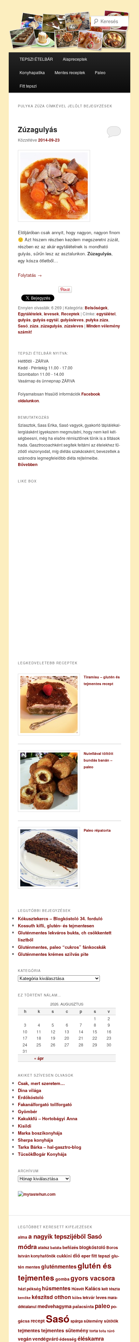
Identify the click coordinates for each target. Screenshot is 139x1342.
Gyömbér (27, 1111)
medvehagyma (54, 1306)
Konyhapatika (32, 72)
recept (38, 1321)
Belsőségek (96, 308)
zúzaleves (73, 326)
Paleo (100, 72)
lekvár (89, 1297)
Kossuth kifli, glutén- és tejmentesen (56, 925)
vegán (24, 1338)
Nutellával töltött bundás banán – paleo (98, 760)
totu (102, 1330)
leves (101, 1297)
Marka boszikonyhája (40, 1133)
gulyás (24, 320)
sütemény (93, 1321)
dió (76, 1255)
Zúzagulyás (37, 129)
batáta (55, 1247)
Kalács (93, 1288)
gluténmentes (59, 1266)
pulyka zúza (97, 320)
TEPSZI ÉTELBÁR (36, 59)
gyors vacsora (93, 1278)
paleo (102, 1306)
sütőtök (111, 1321)
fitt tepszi (100, 1256)
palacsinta (83, 1306)
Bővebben (27, 464)
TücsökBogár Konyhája (42, 1154)
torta (93, 1331)
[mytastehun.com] (37, 1194)
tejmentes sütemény (64, 1330)
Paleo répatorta (97, 830)
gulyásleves (72, 320)
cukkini (64, 1256)
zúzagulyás (51, 326)
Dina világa (29, 1090)
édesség (68, 1339)
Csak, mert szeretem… (41, 1083)
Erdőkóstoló (31, 1097)
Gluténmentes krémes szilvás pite (53, 954)
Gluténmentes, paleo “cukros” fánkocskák (62, 947)
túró (111, 1330)
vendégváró (45, 1339)
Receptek (70, 314)
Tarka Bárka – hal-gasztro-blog (49, 1147)
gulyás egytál (45, 320)
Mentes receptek (70, 72)
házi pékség (29, 1289)
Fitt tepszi (28, 86)
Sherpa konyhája (35, 1140)
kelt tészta (111, 1289)
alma (22, 1237)
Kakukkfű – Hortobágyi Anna (47, 1118)
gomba (62, 1279)
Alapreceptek (75, 59)
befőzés (70, 1247)
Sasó (23, 326)
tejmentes (29, 1330)
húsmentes (56, 1288)
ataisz (43, 1247)
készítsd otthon (51, 1297)
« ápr (39, 1058)
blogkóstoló (92, 1247)
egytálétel (105, 314)
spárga (77, 1321)
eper (85, 1255)
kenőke (24, 1297)
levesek (51, 314)
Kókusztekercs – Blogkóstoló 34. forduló (60, 918)
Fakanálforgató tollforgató (45, 1104)
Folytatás (30, 275)
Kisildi (24, 1126)
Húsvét (78, 1289)
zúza (34, 326)
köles (77, 1297)
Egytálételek (30, 314)
